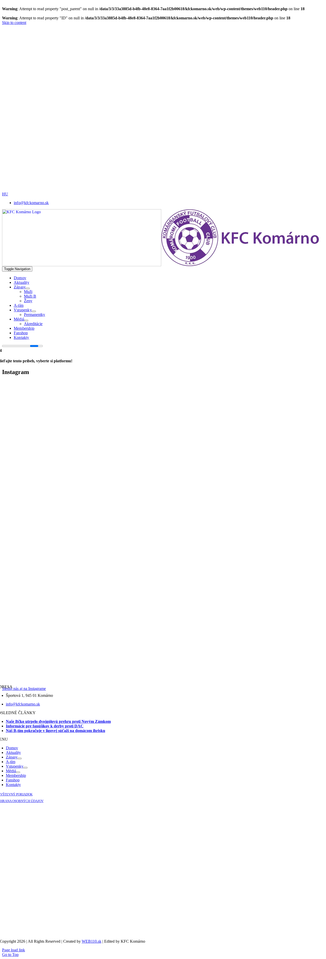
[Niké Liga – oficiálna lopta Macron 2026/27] (209, 190)
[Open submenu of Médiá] (26, 320)
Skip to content (14, 22)
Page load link (13, 950)
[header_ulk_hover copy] (174, 88)
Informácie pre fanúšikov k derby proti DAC (45, 726)
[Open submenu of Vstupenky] (34, 311)
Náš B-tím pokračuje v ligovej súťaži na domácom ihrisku (55, 730)
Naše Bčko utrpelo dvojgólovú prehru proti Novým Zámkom (58, 721)
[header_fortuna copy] (172, 53)
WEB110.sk (91, 941)
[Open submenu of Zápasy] (28, 288)
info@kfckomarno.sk (23, 704)
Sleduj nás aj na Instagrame (24, 688)
